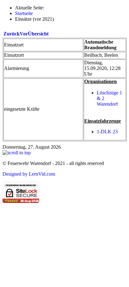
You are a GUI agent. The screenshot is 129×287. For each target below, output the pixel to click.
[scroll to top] (17, 152)
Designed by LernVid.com (29, 174)
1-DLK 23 (107, 131)
